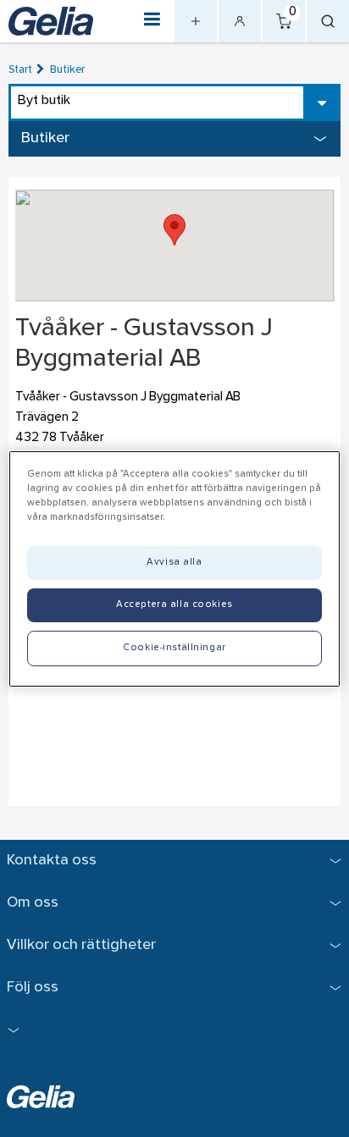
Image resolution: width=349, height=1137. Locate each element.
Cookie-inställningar (174, 647)
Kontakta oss (52, 860)
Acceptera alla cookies (174, 604)
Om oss (32, 903)
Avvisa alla (174, 562)
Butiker (67, 70)
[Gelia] (50, 21)
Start (20, 70)
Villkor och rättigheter (81, 945)
